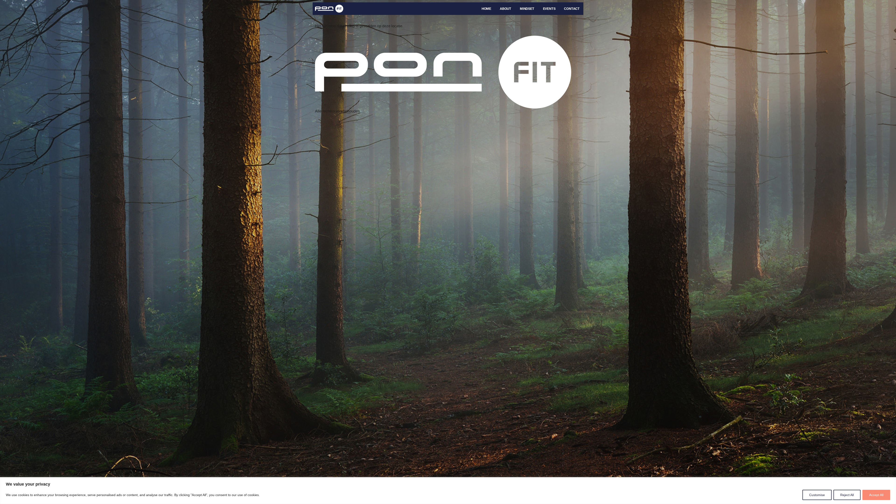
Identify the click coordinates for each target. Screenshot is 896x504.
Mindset (527, 8)
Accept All (876, 495)
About (505, 8)
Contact (572, 8)
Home (486, 8)
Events (549, 8)
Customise (817, 495)
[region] (448, 490)
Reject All (847, 495)
